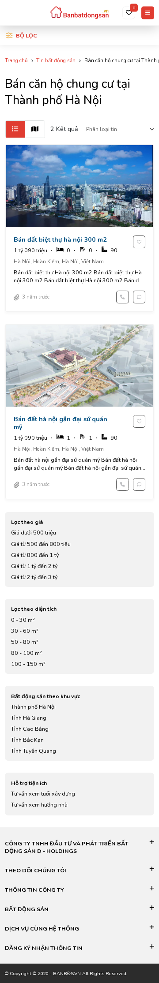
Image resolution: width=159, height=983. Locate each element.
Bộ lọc (26, 35)
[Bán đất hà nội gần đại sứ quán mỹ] (80, 411)
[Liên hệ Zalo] (139, 297)
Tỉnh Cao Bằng (30, 729)
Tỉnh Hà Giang (28, 717)
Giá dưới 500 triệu (33, 532)
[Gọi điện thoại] (122, 297)
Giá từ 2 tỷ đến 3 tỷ (34, 577)
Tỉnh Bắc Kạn (27, 740)
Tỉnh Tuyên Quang (33, 751)
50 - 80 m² (24, 642)
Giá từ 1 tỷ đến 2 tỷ (34, 566)
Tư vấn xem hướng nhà (39, 804)
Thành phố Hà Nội (33, 706)
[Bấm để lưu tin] (139, 241)
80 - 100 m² (26, 653)
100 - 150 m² (28, 664)
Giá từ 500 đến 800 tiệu (41, 544)
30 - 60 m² (24, 631)
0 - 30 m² (23, 620)
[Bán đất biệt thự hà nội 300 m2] (80, 228)
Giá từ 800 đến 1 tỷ (35, 555)
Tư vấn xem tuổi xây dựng (43, 793)
